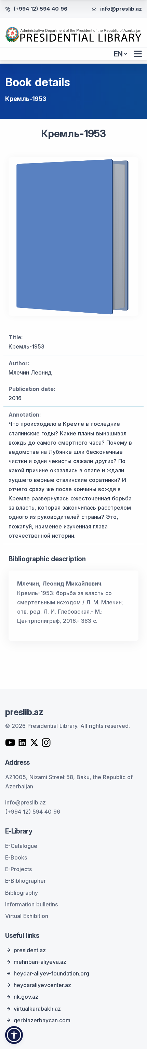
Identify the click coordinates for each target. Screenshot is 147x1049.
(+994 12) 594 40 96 (40, 8)
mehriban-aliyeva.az (40, 961)
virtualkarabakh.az (37, 1008)
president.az (30, 950)
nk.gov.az (26, 996)
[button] (14, 1035)
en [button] (118, 54)
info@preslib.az (121, 8)
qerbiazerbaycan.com (42, 1020)
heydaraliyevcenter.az (42, 985)
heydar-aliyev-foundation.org (51, 973)
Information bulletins (31, 904)
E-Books (16, 857)
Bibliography (21, 892)
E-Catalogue (21, 845)
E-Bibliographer (25, 880)
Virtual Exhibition (26, 916)
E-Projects (18, 869)
